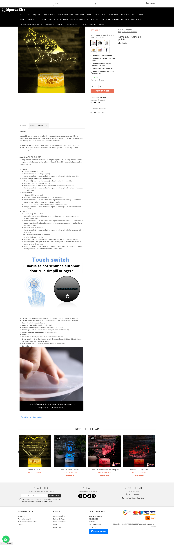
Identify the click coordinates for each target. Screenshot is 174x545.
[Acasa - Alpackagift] (13, 9)
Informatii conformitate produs (31, 417)
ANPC (55, 524)
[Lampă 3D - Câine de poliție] (51, 60)
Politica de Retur (59, 519)
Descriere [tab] (23, 126)
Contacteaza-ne (100, 531)
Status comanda (89, 24)
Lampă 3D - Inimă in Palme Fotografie (104, 470)
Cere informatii (98, 112)
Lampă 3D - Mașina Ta (139, 470)
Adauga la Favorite (99, 108)
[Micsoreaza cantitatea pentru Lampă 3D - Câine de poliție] (92, 86)
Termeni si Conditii (24, 519)
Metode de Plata (59, 516)
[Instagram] (94, 496)
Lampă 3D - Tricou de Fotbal (70, 470)
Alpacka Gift (122, 43)
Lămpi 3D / (129, 29)
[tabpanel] (51, 60)
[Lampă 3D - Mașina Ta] (139, 451)
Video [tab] (33, 125)
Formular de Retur (59, 522)
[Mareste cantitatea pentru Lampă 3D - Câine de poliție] (100, 86)
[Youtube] (85, 496)
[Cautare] (95, 4)
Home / (121, 29)
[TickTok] (89, 496)
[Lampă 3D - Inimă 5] (35, 451)
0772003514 (134, 494)
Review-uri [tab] (43, 125)
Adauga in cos (102, 91)
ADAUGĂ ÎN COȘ (6, 543)
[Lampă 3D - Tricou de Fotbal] (70, 451)
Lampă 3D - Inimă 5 (35, 470)
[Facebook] (80, 496)
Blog (101, 24)
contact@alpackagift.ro (134, 498)
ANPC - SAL (57, 527)
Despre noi (21, 516)
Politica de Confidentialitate (43, 501)
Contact (20, 524)
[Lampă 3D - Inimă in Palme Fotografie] (104, 451)
